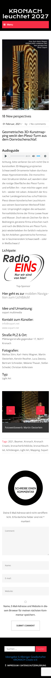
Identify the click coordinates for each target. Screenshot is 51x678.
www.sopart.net (10, 327)
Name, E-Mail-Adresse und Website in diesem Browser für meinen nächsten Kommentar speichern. (25, 610)
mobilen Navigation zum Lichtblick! (25, 295)
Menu (10, 24)
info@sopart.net (10, 323)
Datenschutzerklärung (33, 665)
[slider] (17, 156)
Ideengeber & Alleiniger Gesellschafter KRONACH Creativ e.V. (25, 658)
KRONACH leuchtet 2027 (26, 14)
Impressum (13, 665)
